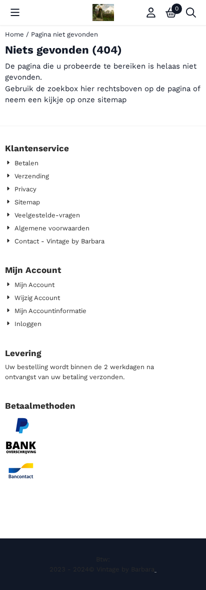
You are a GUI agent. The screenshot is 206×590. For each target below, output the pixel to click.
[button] (15, 13)
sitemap (112, 99)
